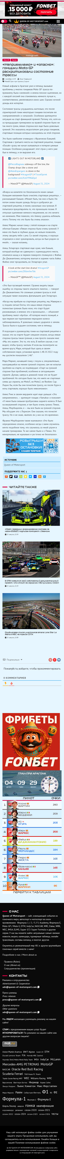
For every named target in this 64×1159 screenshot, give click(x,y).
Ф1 (45, 1091)
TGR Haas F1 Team (32, 1074)
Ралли (18, 1092)
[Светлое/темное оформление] (4, 21)
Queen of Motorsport (14, 464)
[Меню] (58, 21)
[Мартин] (12, 805)
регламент (19, 1110)
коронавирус (8, 1110)
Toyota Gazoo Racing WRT (12, 1078)
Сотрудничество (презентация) (19, 968)
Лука (24, 886)
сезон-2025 (32, 1114)
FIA (23, 1055)
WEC (26, 1078)
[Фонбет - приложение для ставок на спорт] (32, 9)
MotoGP (7, 81)
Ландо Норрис (8, 1086)
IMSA (36, 1059)
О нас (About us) (12, 965)
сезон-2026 (44, 1114)
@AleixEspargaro (16, 171)
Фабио (32, 841)
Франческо (25, 868)
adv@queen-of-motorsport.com (19, 987)
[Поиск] (10, 21)
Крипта (39, 476)
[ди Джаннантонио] (12, 841)
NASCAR (6, 1069)
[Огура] (12, 823)
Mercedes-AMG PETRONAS (20, 1064)
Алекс (23, 877)
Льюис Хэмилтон (26, 1086)
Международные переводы (35, 476)
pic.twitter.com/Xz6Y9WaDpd (22, 177)
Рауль (26, 850)
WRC (49, 1078)
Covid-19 (39, 1052)
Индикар (34, 1082)
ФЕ (55, 1092)
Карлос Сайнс (45, 1082)
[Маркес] (12, 832)
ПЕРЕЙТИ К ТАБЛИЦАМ (32, 892)
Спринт (26, 81)
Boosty (6, 476)
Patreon (11, 476)
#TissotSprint (40, 174)
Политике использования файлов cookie (35, 1142)
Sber (20, 476)
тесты (54, 1114)
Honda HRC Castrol (35, 1055)
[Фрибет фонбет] (32, 741)
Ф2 (51, 1093)
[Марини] (12, 886)
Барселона (7, 1082)
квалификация (45, 1106)
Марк (23, 832)
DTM (47, 1051)
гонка (30, 1105)
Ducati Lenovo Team (11, 1055)
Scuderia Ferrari (12, 1074)
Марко (25, 814)
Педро (23, 859)
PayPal (16, 476)
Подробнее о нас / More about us (19, 954)
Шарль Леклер (9, 1106)
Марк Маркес (8, 1092)
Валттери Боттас (20, 1082)
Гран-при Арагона (16, 81)
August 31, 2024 (41, 183)
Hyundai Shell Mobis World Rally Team (17, 1060)
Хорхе (24, 805)
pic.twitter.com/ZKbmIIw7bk (21, 271)
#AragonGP (26, 174)
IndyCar (44, 1059)
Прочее (14, 60)
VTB (30, 476)
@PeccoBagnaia (16, 164)
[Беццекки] (12, 814)
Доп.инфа (44, 476)
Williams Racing (38, 1078)
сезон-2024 (20, 1114)
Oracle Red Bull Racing (27, 1069)
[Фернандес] (12, 850)
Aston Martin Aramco (12, 1051)
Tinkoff (25, 476)
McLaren (55, 1059)
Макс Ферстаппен (47, 1086)
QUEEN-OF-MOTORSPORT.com (34, 21)
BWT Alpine (29, 1051)
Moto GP (6, 60)
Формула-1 (14, 1099)
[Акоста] (12, 859)
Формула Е (44, 1099)
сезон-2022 (7, 1114)
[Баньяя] (12, 868)
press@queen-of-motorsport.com (20, 999)
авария (21, 1106)
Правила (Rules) (12, 961)
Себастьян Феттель (32, 1092)
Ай (22, 823)
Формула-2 (31, 1100)
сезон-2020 (31, 1110)
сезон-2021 (44, 1110)
